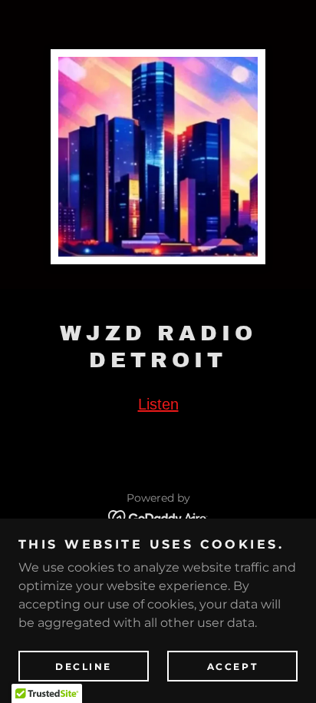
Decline (83, 666)
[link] (158, 516)
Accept (232, 666)
